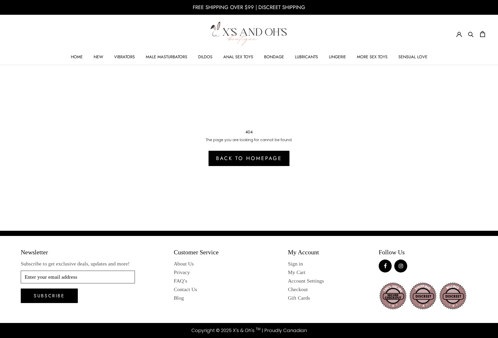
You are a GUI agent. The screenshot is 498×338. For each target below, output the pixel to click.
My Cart (297, 272)
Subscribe (49, 295)
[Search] (471, 34)
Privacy (182, 272)
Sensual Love (412, 57)
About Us (184, 264)
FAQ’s (180, 281)
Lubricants (306, 57)
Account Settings (306, 281)
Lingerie (337, 57)
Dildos (205, 57)
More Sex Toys (372, 57)
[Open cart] (482, 34)
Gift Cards (299, 298)
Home (77, 57)
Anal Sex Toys (238, 57)
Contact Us (185, 289)
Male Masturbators (166, 57)
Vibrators (124, 57)
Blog (179, 298)
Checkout (298, 289)
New (98, 57)
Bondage (274, 57)
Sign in (295, 264)
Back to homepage (249, 158)
